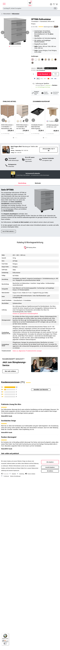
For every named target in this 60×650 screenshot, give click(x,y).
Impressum (16, 470)
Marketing (21, 474)
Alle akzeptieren (50, 462)
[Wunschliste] (54, 4)
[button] (9, 46)
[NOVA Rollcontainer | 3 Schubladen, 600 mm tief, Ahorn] (18, 121)
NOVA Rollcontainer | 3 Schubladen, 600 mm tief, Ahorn (22, 126)
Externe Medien (31, 474)
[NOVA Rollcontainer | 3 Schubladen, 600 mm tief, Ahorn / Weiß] (21, 121)
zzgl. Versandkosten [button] (41, 70)
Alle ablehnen (50, 471)
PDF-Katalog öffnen (31, 247)
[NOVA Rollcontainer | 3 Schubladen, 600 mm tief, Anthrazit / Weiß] (24, 121)
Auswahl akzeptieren (50, 467)
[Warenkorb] (57, 4)
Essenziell (6, 474)
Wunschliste (55, 74)
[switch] (5, 643)
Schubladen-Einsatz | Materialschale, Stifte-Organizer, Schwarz (37, 126)
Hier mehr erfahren (10, 371)
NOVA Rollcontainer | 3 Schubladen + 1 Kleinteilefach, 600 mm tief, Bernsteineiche (7, 126)
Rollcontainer (15, 14)
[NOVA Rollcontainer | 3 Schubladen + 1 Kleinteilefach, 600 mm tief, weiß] (9, 121)
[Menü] (8, 634)
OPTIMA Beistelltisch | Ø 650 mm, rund (52, 126)
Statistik (14, 474)
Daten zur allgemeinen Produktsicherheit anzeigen (27, 351)
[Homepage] (30, 3)
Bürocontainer (7, 14)
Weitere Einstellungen (15, 476)
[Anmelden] (51, 4)
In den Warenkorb (43, 74)
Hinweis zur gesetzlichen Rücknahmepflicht (25, 313)
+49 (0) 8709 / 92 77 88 (48, 150)
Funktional (6, 476)
